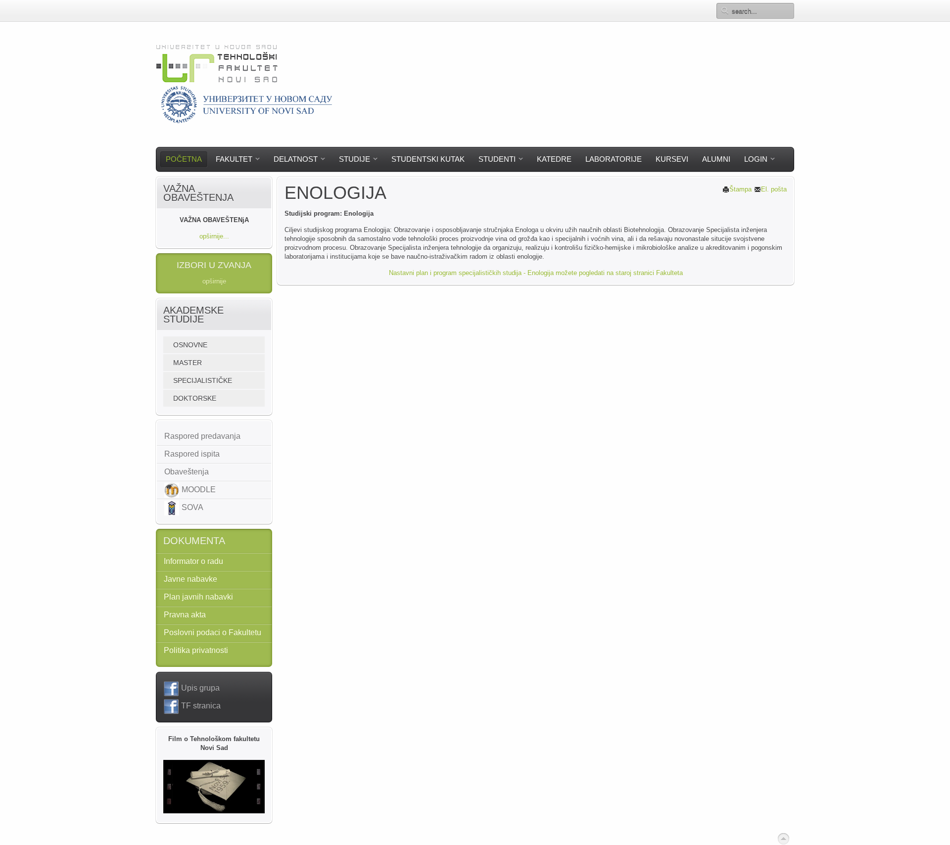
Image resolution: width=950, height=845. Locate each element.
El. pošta (774, 189)
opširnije (214, 281)
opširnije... (214, 236)
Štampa (740, 189)
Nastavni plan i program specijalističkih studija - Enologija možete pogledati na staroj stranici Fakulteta (536, 273)
